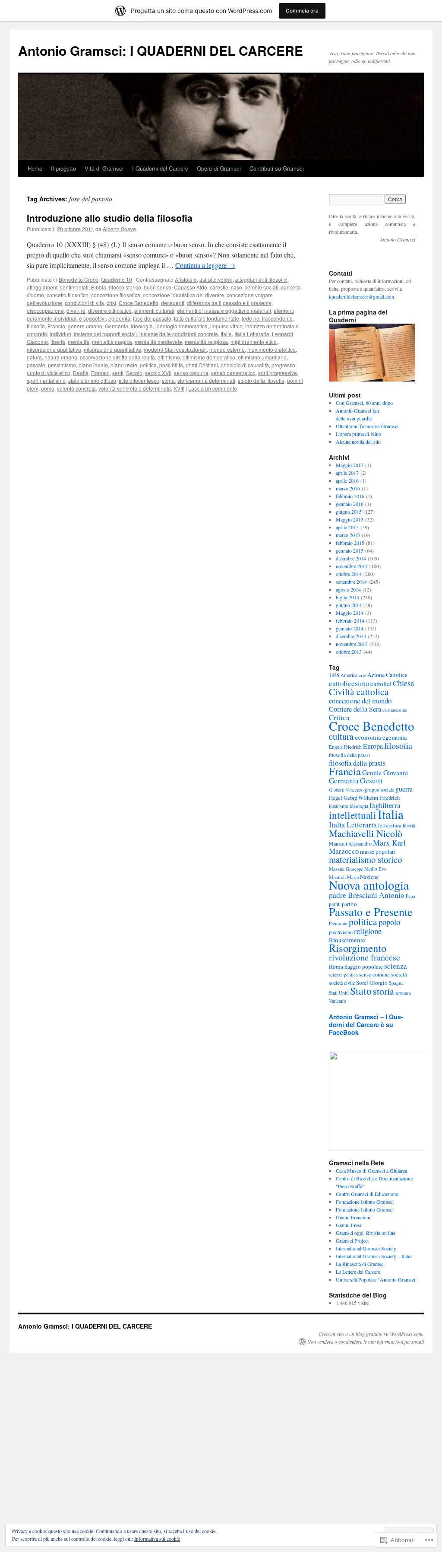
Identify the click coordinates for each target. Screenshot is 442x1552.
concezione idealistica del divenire (183, 295)
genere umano (85, 326)
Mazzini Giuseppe (346, 869)
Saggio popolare (363, 966)
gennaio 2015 (349, 550)
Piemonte (338, 923)
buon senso (157, 287)
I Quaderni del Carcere (160, 168)
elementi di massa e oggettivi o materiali (224, 310)
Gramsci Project (352, 1240)
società (399, 974)
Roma (336, 966)
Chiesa (403, 683)
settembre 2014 (351, 581)
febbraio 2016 (350, 496)
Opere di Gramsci (219, 168)
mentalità (78, 341)
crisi (111, 302)
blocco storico (125, 287)
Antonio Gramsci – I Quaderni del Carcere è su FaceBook (366, 1024)
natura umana (60, 357)
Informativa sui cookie (157, 1538)
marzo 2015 (348, 534)
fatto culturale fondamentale (206, 318)
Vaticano (337, 1001)
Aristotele (186, 279)
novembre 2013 (352, 643)
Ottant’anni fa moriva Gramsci (367, 426)
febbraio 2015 (350, 542)
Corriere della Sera (355, 709)
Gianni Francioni (353, 1217)
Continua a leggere (205, 265)
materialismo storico (365, 859)
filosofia (36, 326)
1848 (334, 674)
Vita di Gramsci (104, 168)
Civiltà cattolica (359, 691)
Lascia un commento (212, 388)
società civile (342, 982)
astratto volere (216, 279)
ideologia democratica (181, 326)
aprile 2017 (347, 472)
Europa (373, 746)
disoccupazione (45, 310)
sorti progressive (277, 372)
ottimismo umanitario (262, 357)
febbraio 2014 (350, 620)
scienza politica (343, 975)
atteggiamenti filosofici (261, 279)
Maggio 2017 (349, 464)
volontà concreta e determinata (134, 388)
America (349, 675)
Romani (100, 372)
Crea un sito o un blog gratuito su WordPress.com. (371, 1333)
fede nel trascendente (267, 318)
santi (117, 372)
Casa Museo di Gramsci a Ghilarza (371, 1170)
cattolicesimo (349, 683)
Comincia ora (302, 10)
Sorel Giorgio (372, 982)
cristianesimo (394, 710)
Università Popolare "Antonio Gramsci (375, 1279)
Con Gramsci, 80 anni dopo (364, 402)
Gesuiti (371, 781)
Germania (116, 326)
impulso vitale (226, 326)
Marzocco (344, 851)
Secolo (134, 372)
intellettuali (352, 815)
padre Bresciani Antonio (366, 895)
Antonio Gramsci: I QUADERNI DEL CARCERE (160, 50)
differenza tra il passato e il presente (229, 302)
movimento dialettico (271, 349)
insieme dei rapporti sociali (105, 333)
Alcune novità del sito (358, 441)
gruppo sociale (379, 789)
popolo (389, 921)
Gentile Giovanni (385, 772)
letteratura (389, 825)
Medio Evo (375, 868)
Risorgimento (357, 948)
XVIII (179, 388)
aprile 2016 (347, 480)
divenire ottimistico (110, 310)
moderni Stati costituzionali (175, 349)
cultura (341, 736)
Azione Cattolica (387, 675)
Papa (410, 896)
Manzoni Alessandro (350, 843)
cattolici (380, 683)
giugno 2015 (349, 511)
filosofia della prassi (349, 755)
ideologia (142, 326)
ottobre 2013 (349, 651)
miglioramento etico (253, 341)
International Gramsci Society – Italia (373, 1256)
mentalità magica (112, 341)
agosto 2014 (348, 589)
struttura (403, 993)
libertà (58, 341)
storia (168, 380)
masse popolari (378, 851)
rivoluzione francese (364, 957)
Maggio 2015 (349, 519)
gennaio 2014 (349, 628)
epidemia (119, 318)
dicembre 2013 (351, 636)
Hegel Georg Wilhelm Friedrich (364, 797)
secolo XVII (158, 372)
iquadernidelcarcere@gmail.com (361, 296)
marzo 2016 (348, 488)
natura (34, 357)
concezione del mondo (360, 701)
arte (362, 675)
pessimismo (62, 365)
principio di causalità (245, 365)
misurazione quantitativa (112, 349)
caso (236, 287)
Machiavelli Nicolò (365, 833)
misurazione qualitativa (54, 349)
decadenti (172, 302)
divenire (75, 310)
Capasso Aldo (190, 287)
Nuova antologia (369, 885)
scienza (395, 966)
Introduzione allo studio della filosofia (110, 217)
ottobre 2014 (349, 573)
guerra (404, 788)
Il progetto (63, 168)
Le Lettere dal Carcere (358, 1271)
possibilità (171, 365)
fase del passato (152, 318)
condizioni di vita (84, 302)
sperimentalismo (46, 380)
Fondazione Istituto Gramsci (365, 1201)
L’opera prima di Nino (358, 433)
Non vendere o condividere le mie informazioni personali (365, 1341)
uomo (47, 388)
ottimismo (169, 357)
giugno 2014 (349, 604)
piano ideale (93, 365)
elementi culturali (154, 310)
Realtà (80, 372)
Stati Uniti (339, 992)
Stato (361, 990)
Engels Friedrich (345, 747)
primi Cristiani (202, 365)
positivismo (341, 932)
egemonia (394, 737)
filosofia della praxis (357, 763)
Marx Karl (389, 842)
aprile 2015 (347, 527)
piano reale (123, 365)
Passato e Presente (371, 911)
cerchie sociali (261, 287)
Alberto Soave (119, 228)
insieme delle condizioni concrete (178, 333)
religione (368, 930)
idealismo (338, 806)
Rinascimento (347, 939)
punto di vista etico (48, 372)
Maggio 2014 (349, 612)
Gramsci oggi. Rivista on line (365, 1232)
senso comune (191, 372)
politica (148, 365)
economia (368, 737)
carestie (219, 287)
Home (35, 168)
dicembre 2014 (351, 558)
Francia (56, 326)
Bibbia (98, 287)
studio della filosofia (261, 380)
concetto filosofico (67, 295)
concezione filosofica (115, 295)
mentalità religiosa (206, 341)
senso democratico (233, 372)
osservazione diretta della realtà (117, 357)
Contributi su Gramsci (276, 168)
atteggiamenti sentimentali (57, 287)
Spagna (396, 983)
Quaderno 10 (116, 279)
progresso (283, 365)
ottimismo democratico (209, 357)
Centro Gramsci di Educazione (367, 1193)
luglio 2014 (347, 597)
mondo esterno (227, 349)
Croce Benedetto (138, 302)
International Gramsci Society (366, 1248)
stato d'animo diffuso (92, 380)
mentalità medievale (158, 341)
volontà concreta (76, 388)
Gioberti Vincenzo (346, 790)
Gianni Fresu (349, 1224)
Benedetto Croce (78, 279)
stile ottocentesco (139, 380)
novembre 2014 (352, 566)
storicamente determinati (206, 380)
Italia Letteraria (251, 333)
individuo (60, 333)
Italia (226, 333)
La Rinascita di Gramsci (360, 1263)
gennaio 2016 (349, 503)
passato (36, 365)
